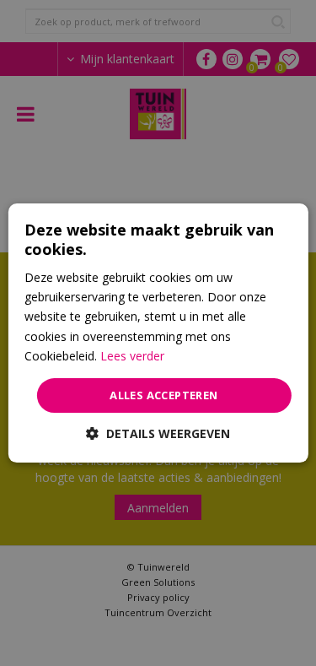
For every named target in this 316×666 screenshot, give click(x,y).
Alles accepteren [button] (163, 395)
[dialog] (158, 333)
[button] (158, 433)
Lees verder (132, 356)
